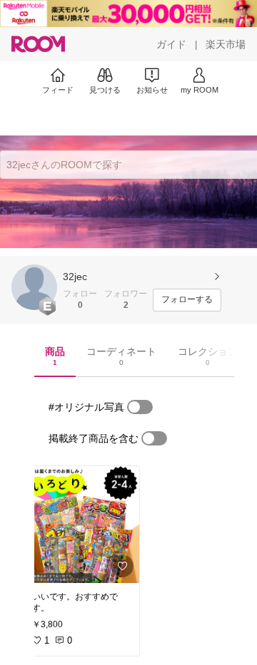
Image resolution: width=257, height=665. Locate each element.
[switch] (140, 407)
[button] (34, 287)
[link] (81, 524)
